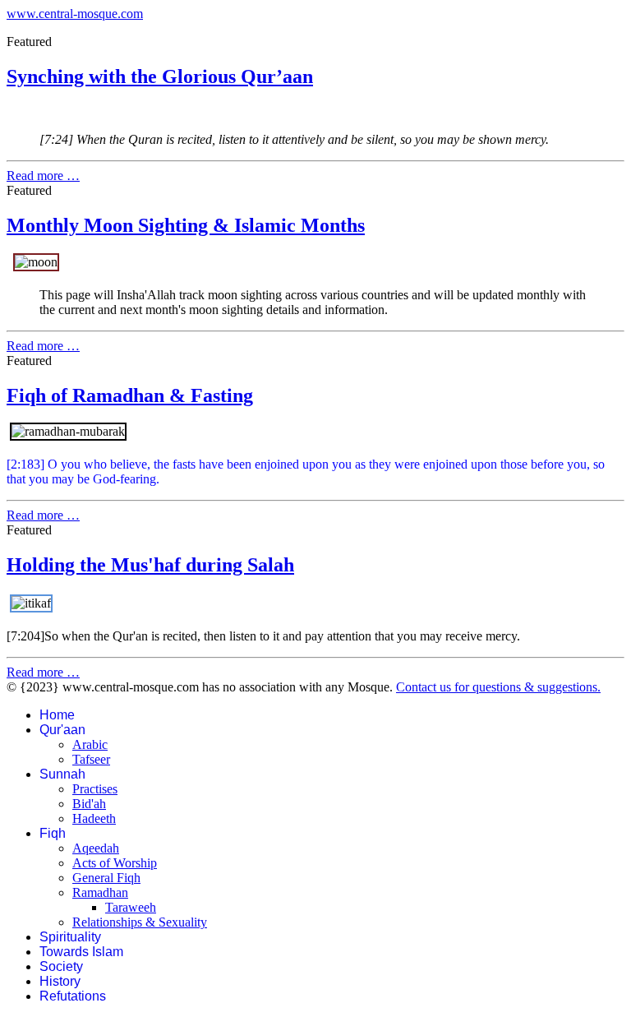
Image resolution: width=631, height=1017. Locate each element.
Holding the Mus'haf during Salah (150, 565)
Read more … (43, 176)
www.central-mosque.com (75, 14)
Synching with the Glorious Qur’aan (160, 76)
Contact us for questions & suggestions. (498, 687)
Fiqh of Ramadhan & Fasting (130, 395)
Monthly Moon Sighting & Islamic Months (186, 225)
